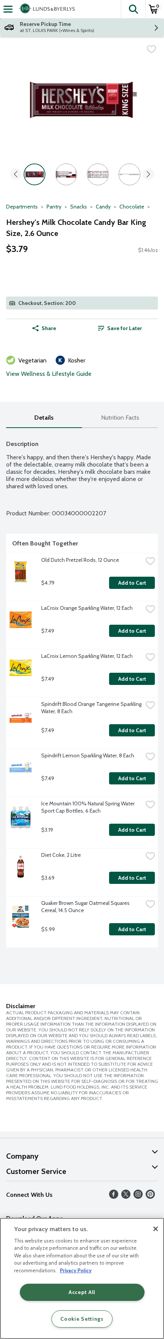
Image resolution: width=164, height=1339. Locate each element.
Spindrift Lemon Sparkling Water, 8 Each (87, 755)
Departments (22, 206)
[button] (133, 9)
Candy (103, 206)
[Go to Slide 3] (97, 174)
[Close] (155, 1228)
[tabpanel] (82, 691)
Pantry (54, 206)
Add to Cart (132, 582)
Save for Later (124, 328)
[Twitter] (125, 1196)
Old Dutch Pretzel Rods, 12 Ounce (80, 559)
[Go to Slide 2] (66, 174)
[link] (120, 328)
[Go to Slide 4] (129, 174)
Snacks (78, 206)
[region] (82, 1278)
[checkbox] (151, 49)
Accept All (82, 1292)
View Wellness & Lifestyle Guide (49, 373)
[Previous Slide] (15, 174)
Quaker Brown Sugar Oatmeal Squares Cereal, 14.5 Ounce (86, 907)
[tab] (44, 418)
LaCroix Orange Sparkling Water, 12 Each (87, 608)
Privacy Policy (76, 1270)
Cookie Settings (82, 1318)
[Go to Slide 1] (34, 174)
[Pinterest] (150, 1196)
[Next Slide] (148, 174)
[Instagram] (138, 1196)
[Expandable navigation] (8, 9)
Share (49, 328)
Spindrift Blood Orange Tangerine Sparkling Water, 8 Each (92, 708)
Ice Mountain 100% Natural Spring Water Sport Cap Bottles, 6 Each (88, 807)
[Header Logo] (45, 9)
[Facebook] (113, 1196)
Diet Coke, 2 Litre (61, 855)
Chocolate (131, 206)
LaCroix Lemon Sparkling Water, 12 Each (87, 656)
